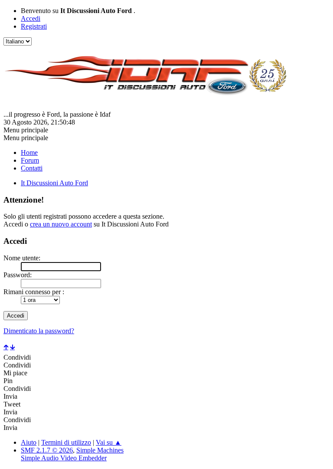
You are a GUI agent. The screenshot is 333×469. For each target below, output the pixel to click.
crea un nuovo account (61, 224)
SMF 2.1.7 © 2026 (47, 450)
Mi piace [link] (15, 373)
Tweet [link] (11, 404)
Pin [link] (8, 380)
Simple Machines (100, 450)
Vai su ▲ (108, 442)
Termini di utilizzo (66, 442)
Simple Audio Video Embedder (64, 458)
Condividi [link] (17, 357)
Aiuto (28, 442)
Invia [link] (10, 396)
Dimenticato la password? (38, 331)
